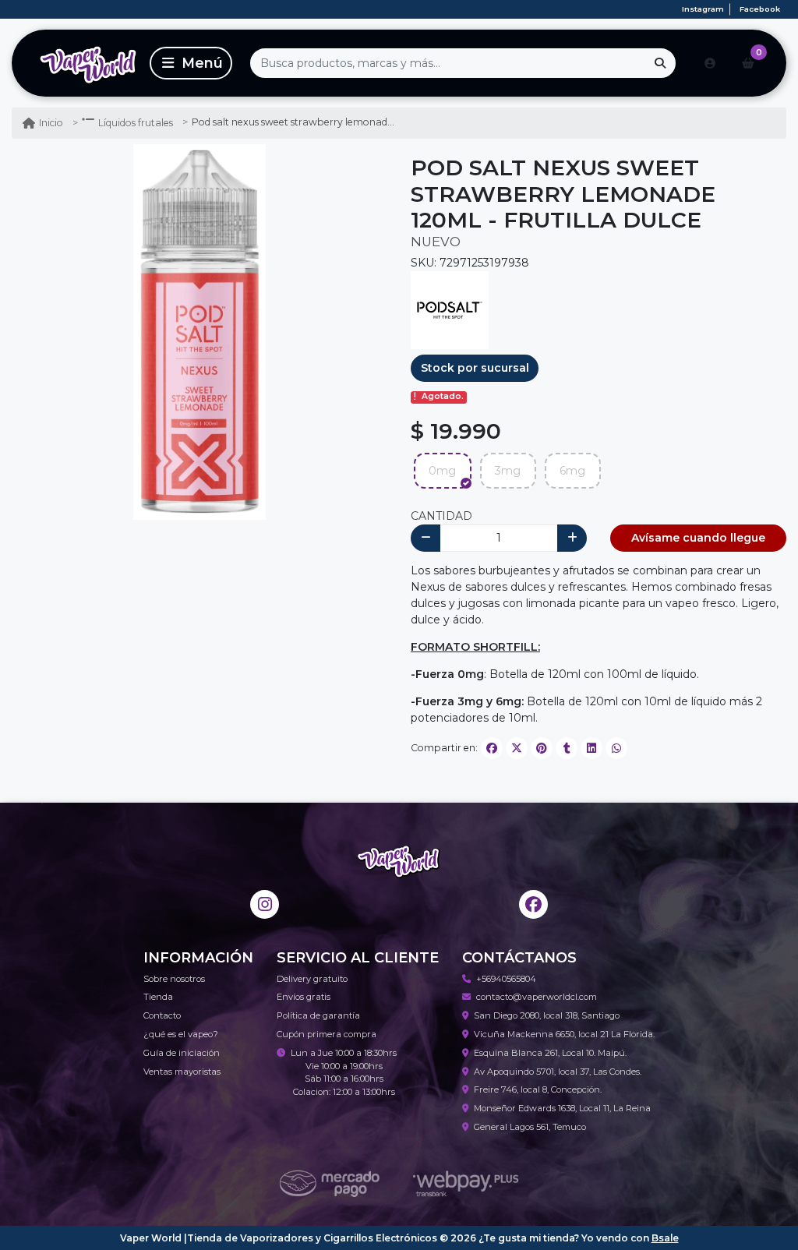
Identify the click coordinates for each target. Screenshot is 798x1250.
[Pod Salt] (450, 309)
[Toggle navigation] (191, 63)
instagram (703, 9)
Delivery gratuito (312, 978)
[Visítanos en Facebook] (533, 904)
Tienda (158, 996)
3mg (508, 471)
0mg (442, 471)
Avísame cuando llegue (698, 538)
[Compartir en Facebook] (492, 748)
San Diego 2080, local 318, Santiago (547, 1015)
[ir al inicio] (399, 860)
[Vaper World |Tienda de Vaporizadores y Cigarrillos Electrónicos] (78, 63)
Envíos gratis (303, 996)
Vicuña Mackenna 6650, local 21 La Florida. (564, 1034)
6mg (572, 471)
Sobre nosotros (174, 978)
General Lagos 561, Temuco (530, 1126)
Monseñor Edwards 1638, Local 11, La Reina (562, 1108)
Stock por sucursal (475, 368)
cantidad (441, 516)
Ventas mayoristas (182, 1071)
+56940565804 (506, 978)
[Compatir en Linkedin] (591, 748)
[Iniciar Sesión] (710, 63)
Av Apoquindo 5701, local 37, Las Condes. (557, 1071)
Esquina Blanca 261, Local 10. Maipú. (550, 1052)
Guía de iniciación (181, 1052)
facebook (760, 9)
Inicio (51, 123)
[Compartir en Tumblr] (566, 748)
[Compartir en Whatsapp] (616, 748)
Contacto (162, 1015)
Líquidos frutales (135, 123)
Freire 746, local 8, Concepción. (538, 1089)
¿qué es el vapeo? (180, 1034)
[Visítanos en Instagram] (264, 904)
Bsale (665, 1238)
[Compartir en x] (517, 748)
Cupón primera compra (326, 1034)
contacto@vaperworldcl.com (536, 996)
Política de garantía (318, 1015)
